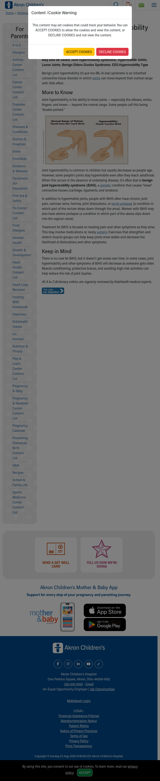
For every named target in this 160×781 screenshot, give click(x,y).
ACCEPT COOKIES (79, 51)
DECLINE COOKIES (112, 51)
